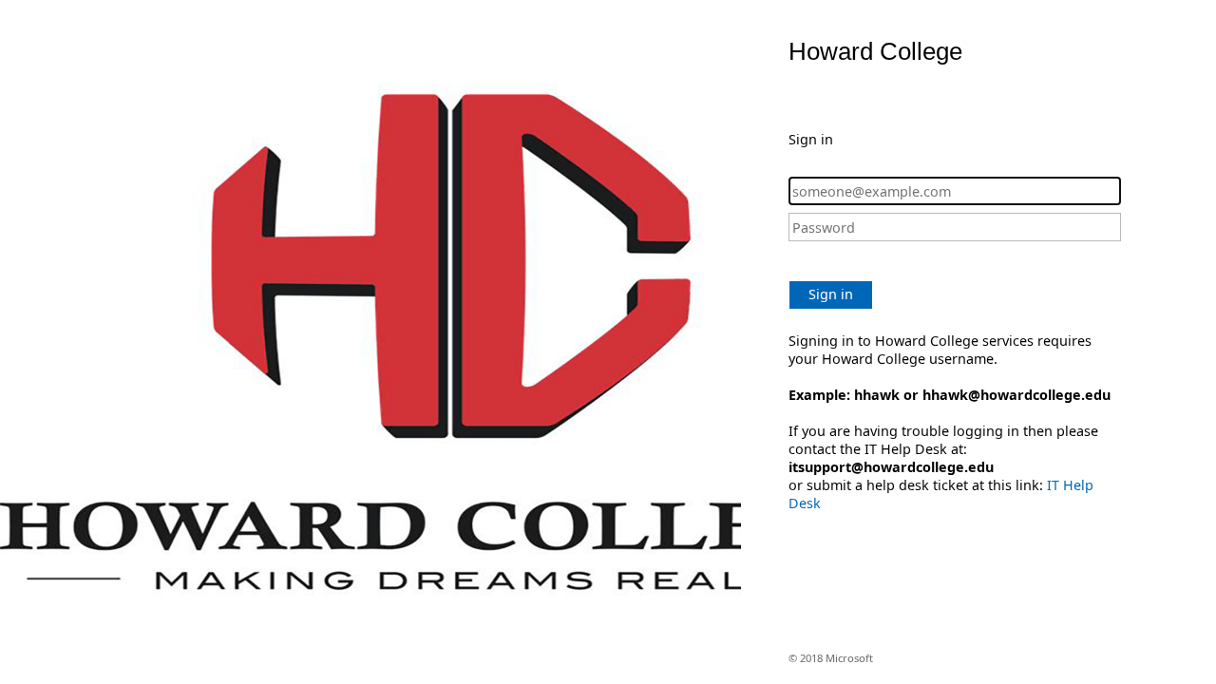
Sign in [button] (830, 294)
